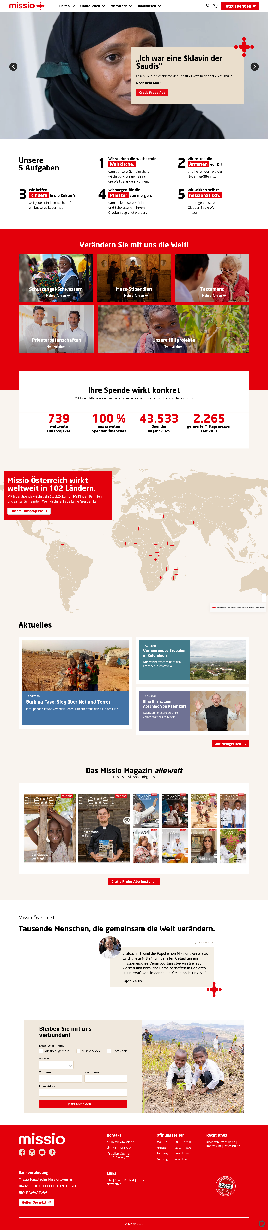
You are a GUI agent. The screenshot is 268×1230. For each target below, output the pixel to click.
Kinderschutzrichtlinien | (221, 1142)
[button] (195, 942)
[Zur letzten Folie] (13, 67)
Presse (141, 1180)
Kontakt (129, 1180)
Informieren (147, 6)
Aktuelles (35, 624)
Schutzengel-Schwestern (56, 289)
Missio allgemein (56, 1051)
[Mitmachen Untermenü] (130, 6)
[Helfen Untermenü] (73, 6)
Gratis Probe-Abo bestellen (134, 881)
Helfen (64, 6)
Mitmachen (119, 6)
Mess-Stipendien (134, 289)
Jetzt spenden (237, 6)
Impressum (213, 1146)
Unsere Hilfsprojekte (27, 511)
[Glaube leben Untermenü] (103, 6)
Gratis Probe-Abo (152, 92)
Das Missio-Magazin (119, 770)
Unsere (31, 160)
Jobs (109, 1180)
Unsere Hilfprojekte (173, 340)
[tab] (128, 135)
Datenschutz (232, 1146)
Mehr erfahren (56, 295)
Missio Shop (91, 1051)
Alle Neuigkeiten (228, 744)
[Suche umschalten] (208, 6)
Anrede (44, 1058)
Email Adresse (48, 1086)
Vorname (45, 1072)
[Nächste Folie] (255, 67)
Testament (212, 289)
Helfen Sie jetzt (34, 1202)
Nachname (91, 1072)
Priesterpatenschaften (56, 340)
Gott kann (119, 1051)
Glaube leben (90, 6)
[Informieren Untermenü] (159, 6)
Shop (118, 1180)
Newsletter (114, 1184)
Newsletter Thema (51, 1045)
